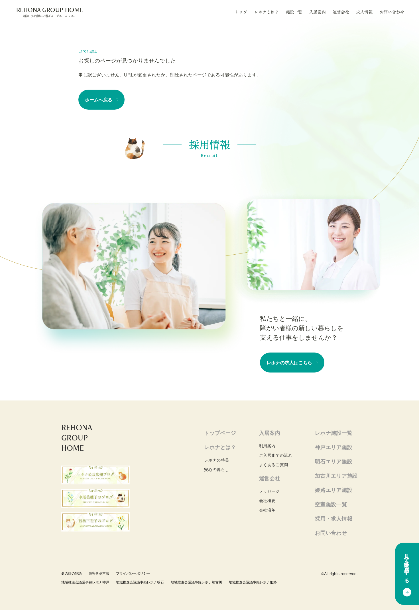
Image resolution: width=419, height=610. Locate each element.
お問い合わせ (392, 12)
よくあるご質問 (273, 464)
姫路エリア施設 (333, 490)
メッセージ (269, 491)
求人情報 (364, 12)
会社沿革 (267, 510)
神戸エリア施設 (333, 447)
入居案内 (317, 12)
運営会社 (341, 12)
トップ (241, 12)
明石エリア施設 (333, 461)
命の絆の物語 (71, 573)
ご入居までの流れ (275, 455)
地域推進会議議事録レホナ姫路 (253, 581)
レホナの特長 (216, 460)
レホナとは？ (266, 12)
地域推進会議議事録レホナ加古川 (196, 581)
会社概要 (267, 500)
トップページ (220, 432)
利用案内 (267, 445)
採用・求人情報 (333, 518)
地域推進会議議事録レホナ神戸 (85, 581)
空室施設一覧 (331, 504)
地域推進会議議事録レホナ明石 (140, 581)
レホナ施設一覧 (333, 432)
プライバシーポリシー (133, 573)
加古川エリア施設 (336, 475)
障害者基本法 (99, 573)
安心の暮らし (216, 469)
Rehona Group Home (49, 11)
